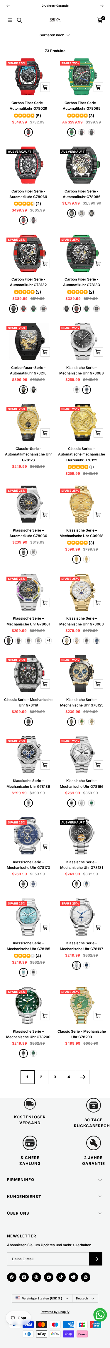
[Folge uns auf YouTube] (48, 1277)
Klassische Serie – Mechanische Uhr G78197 (81, 946)
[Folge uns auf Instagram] (24, 1277)
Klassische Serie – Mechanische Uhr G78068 (81, 621)
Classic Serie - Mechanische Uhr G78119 (28, 702)
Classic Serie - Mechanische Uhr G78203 (81, 1034)
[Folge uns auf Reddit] (73, 1277)
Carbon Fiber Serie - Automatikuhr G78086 (82, 194)
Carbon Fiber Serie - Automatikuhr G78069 (28, 194)
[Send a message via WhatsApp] (100, 1315)
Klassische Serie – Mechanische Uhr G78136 (28, 783)
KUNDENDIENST (24, 1196)
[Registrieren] (95, 1259)
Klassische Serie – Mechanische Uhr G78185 (28, 946)
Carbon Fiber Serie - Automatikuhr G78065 (81, 106)
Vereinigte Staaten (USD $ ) (42, 1298)
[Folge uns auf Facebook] (11, 1277)
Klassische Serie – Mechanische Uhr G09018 (82, 533)
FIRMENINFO (20, 1179)
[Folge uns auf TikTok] (61, 1277)
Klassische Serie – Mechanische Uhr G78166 (82, 783)
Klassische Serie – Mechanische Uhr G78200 (28, 1034)
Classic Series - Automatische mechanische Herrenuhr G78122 (81, 454)
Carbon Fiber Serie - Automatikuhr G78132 (28, 282)
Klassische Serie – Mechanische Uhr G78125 (81, 702)
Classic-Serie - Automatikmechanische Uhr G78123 (28, 454)
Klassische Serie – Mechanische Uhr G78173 (28, 865)
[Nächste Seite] (82, 1077)
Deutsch (82, 1298)
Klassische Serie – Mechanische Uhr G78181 (81, 865)
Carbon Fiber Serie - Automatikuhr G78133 (81, 282)
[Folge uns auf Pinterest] (36, 1277)
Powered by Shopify (55, 1311)
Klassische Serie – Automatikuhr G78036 (28, 533)
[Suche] (19, 20)
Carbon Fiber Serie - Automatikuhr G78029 (28, 106)
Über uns (18, 1213)
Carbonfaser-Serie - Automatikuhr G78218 (28, 370)
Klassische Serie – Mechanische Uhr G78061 (28, 621)
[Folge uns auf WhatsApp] (85, 1277)
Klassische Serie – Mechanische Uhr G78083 (81, 370)
